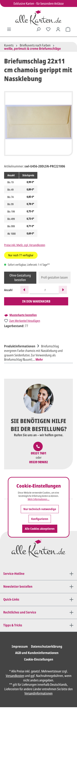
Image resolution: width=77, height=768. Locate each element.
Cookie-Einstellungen (38, 659)
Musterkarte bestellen (23, 315)
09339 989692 (38, 462)
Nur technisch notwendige (39, 509)
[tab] (37, 352)
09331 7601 (38, 453)
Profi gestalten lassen (54, 277)
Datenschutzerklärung (46, 646)
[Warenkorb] (68, 29)
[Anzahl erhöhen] (63, 290)
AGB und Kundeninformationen (37, 653)
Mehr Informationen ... (38, 499)
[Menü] (9, 29)
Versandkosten (15, 675)
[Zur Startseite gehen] (38, 17)
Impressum (20, 646)
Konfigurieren (39, 519)
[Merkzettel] (48, 29)
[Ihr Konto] (58, 29)
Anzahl (8, 290)
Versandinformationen (38, 693)
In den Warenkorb (36, 301)
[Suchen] (38, 29)
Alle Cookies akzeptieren (40, 529)
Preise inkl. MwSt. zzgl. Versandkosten (24, 245)
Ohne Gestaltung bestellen (20, 277)
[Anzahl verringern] (24, 290)
